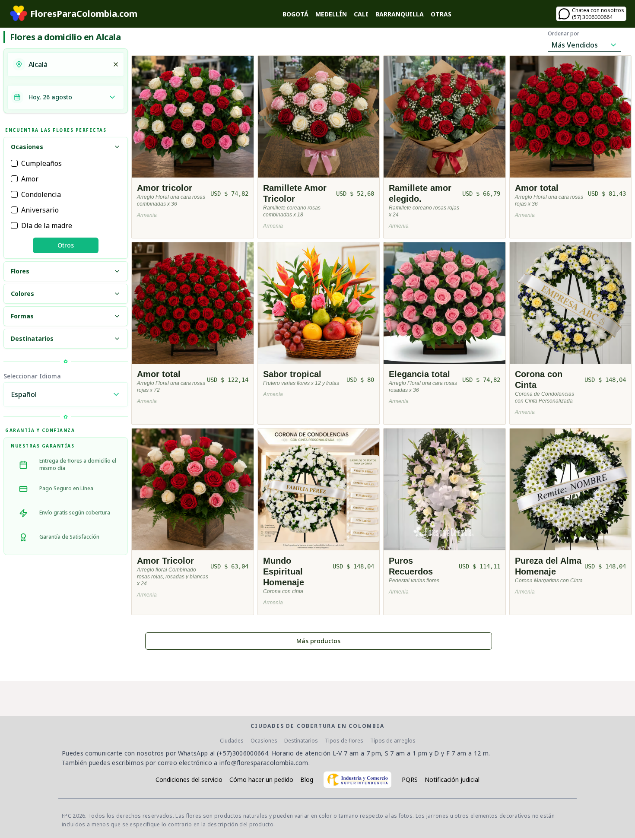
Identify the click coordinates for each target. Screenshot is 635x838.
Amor (29, 179)
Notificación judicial (452, 779)
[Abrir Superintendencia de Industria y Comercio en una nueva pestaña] (357, 779)
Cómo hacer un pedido (261, 779)
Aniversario (40, 210)
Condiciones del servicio (189, 779)
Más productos (318, 641)
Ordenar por (563, 33)
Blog (306, 779)
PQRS (410, 779)
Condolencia (41, 194)
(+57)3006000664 (242, 753)
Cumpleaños (41, 163)
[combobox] (68, 64)
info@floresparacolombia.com (263, 763)
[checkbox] (14, 163)
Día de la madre (46, 225)
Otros (65, 245)
